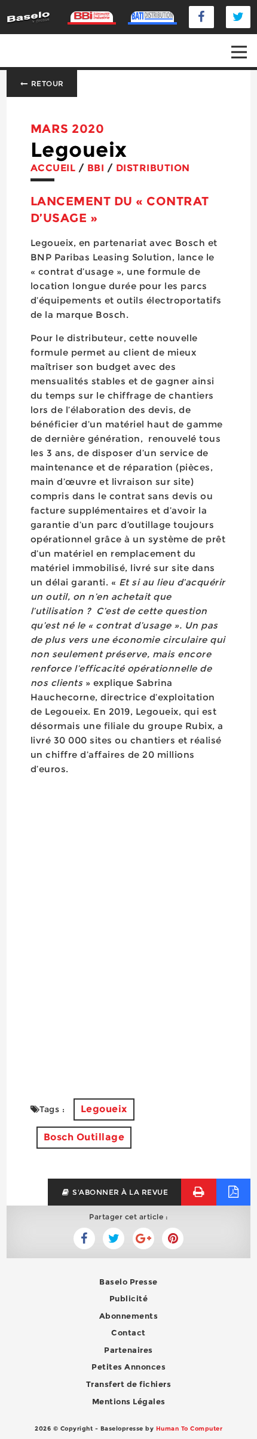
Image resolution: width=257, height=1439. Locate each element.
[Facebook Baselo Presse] (201, 17)
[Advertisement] (128, 941)
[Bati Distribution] (152, 16)
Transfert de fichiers (129, 1384)
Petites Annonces (128, 1366)
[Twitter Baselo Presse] (238, 17)
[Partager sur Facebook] (113, 1238)
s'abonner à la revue (120, 1192)
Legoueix (104, 1109)
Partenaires (128, 1350)
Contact (128, 1332)
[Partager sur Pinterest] (172, 1238)
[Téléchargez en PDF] (233, 1192)
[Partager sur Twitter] (84, 1238)
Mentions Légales (129, 1401)
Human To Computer (189, 1428)
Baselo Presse (128, 1281)
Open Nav (239, 52)
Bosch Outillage (84, 1137)
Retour (46, 83)
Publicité (128, 1298)
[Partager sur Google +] (143, 1238)
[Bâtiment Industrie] (92, 16)
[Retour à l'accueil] (28, 16)
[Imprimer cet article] (198, 1192)
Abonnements (128, 1315)
